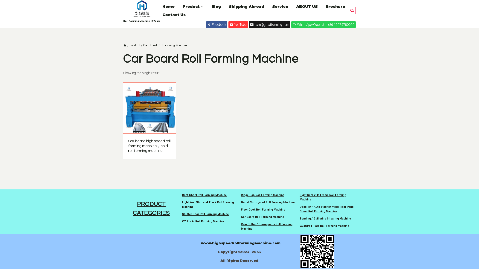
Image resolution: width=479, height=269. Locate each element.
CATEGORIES (151, 213)
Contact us (174, 15)
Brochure (335, 6)
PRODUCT (151, 204)
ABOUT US (307, 6)
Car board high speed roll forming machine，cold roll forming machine (149, 146)
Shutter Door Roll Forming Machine (205, 214)
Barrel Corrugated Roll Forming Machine (268, 202)
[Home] (124, 45)
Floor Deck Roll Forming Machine (263, 209)
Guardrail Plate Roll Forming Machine (324, 226)
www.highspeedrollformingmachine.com (240, 243)
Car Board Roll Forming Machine (262, 217)
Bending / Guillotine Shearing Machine (325, 218)
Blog (216, 6)
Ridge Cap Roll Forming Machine (262, 195)
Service (280, 6)
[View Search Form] (352, 10)
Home (168, 6)
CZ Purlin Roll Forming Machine (203, 221)
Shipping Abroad (246, 6)
